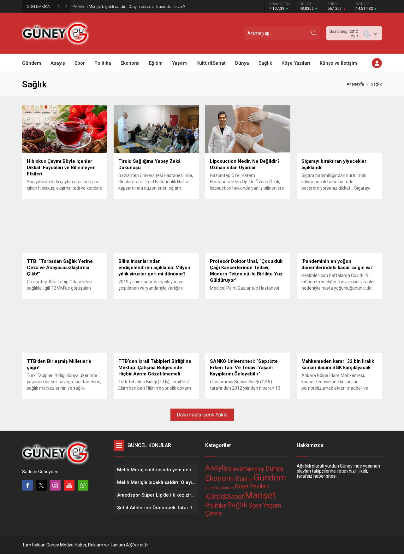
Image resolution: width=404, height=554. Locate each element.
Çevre (213, 513)
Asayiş (216, 467)
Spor (255, 505)
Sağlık (237, 505)
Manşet (260, 495)
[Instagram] (55, 485)
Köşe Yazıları (252, 486)
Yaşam (272, 505)
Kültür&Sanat (224, 497)
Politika (215, 505)
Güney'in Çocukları (219, 488)
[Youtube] (69, 485)
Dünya (274, 468)
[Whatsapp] (83, 485)
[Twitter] (41, 485)
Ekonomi (220, 478)
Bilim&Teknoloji (246, 469)
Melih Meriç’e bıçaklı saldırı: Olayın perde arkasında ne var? (131, 6)
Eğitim (244, 479)
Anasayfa (355, 84)
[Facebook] (27, 485)
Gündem (269, 477)
